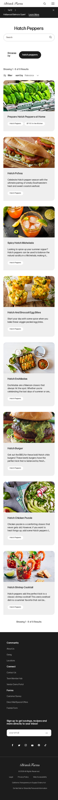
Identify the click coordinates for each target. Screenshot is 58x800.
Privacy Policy (23, 777)
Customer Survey (14, 696)
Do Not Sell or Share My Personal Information (30, 788)
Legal (11, 777)
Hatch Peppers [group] (30, 55)
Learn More (34, 15)
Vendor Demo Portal (15, 684)
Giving (9, 655)
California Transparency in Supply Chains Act (29, 783)
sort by (19, 75)
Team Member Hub (15, 678)
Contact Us (11, 673)
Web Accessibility (40, 777)
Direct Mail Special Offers (17, 702)
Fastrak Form (12, 708)
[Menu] (52, 3)
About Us (10, 649)
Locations (11, 661)
